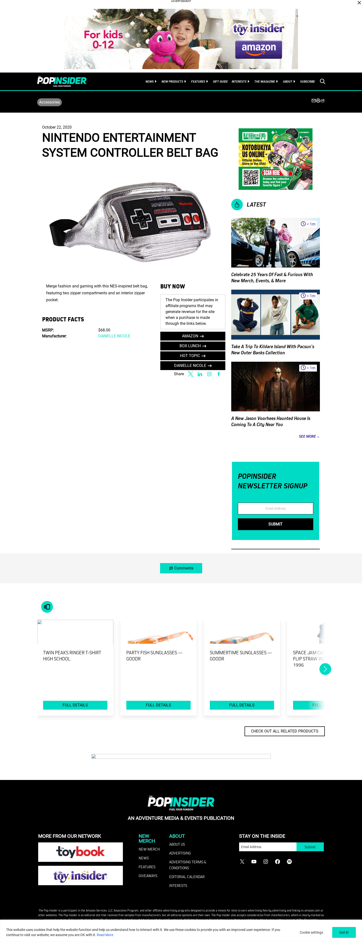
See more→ (309, 436)
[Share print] (318, 100)
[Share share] (322, 100)
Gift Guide (220, 81)
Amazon (190, 336)
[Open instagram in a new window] (209, 374)
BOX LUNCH (190, 346)
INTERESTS (178, 885)
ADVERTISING (180, 853)
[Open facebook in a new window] (218, 374)
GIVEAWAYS (148, 875)
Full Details (75, 705)
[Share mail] (314, 100)
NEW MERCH (149, 849)
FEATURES (147, 867)
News (150, 81)
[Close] (359, 2)
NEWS (144, 858)
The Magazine (264, 81)
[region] (181, 931)
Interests (239, 81)
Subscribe (307, 81)
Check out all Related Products (284, 731)
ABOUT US (177, 844)
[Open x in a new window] (190, 374)
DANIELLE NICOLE (114, 336)
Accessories (49, 102)
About (287, 81)
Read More (105, 935)
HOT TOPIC (190, 355)
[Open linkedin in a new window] (200, 374)
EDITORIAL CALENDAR (187, 876)
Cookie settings (311, 932)
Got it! (344, 932)
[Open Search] (322, 81)
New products (172, 81)
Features (198, 81)
